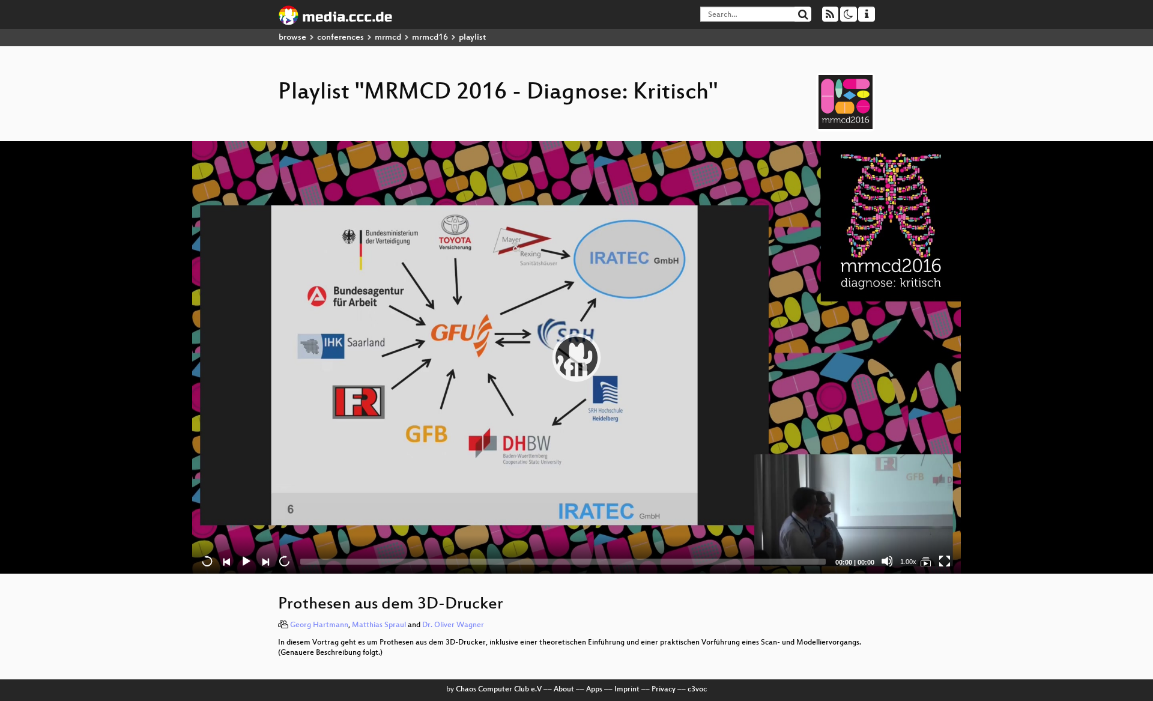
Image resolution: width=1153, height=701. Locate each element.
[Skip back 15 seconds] (207, 561)
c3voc (697, 689)
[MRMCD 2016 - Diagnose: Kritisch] (925, 561)
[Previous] (226, 561)
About (564, 689)
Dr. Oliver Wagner (453, 625)
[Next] (264, 561)
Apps (594, 689)
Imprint (627, 689)
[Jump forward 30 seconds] (284, 561)
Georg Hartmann (319, 625)
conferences (340, 37)
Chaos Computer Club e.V (499, 689)
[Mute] (887, 561)
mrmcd (388, 37)
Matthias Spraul (379, 625)
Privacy (664, 689)
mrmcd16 (430, 37)
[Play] (576, 357)
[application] (576, 357)
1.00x (908, 561)
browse (292, 37)
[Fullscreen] (944, 561)
